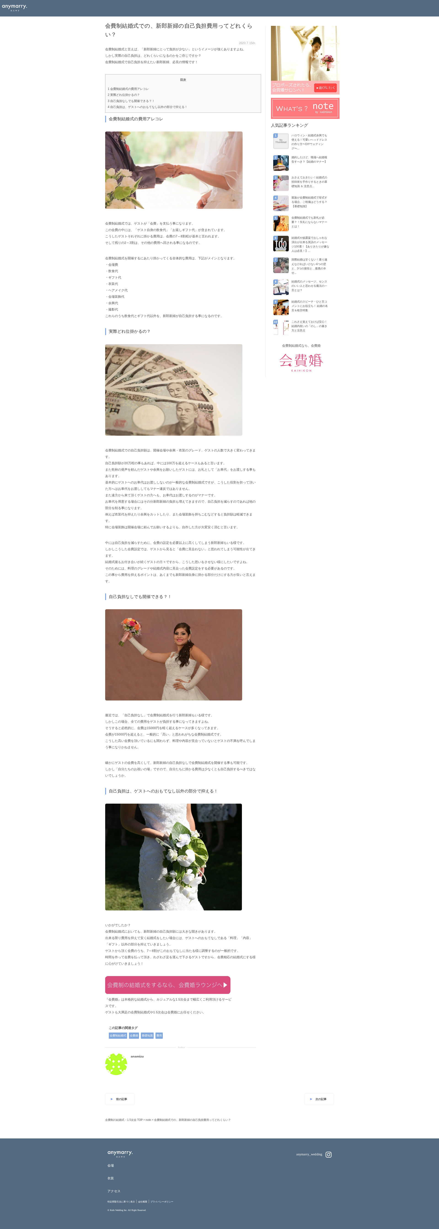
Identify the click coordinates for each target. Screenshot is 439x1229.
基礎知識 (147, 1035)
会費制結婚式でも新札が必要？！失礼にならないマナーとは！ (309, 222)
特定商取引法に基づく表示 (121, 1201)
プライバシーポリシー (161, 1201)
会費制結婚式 (118, 1035)
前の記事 (121, 1099)
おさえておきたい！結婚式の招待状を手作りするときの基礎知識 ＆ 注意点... (309, 182)
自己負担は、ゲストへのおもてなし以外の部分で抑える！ (147, 107)
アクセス (113, 1191)
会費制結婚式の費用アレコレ (128, 89)
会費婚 (134, 1035)
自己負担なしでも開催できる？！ (131, 101)
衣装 (110, 1178)
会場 (110, 1165)
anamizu (137, 1056)
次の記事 (321, 1099)
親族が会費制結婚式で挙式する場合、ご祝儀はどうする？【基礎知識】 (309, 202)
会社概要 (142, 1201)
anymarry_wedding (309, 1154)
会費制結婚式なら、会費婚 (301, 345)
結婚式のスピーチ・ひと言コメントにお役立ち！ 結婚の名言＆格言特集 (310, 306)
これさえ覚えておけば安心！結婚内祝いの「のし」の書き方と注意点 (309, 326)
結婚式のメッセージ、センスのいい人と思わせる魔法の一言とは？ (309, 286)
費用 (159, 1035)
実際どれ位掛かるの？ (124, 95)
